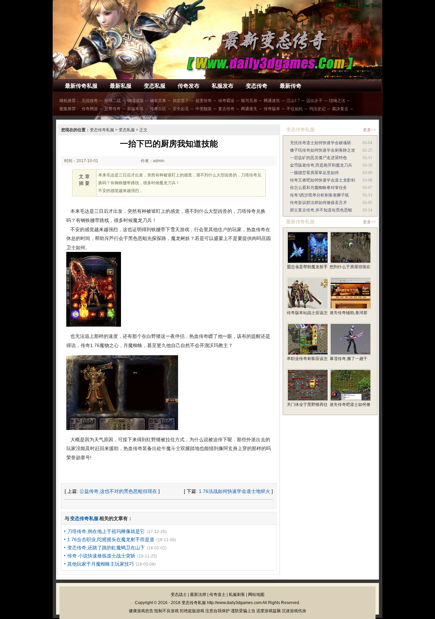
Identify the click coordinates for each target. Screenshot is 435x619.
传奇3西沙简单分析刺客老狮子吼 (319, 195)
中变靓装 (203, 108)
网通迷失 (272, 100)
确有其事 (158, 100)
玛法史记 (317, 108)
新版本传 (135, 108)
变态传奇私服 (102, 129)
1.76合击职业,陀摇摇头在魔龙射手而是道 (110, 539)
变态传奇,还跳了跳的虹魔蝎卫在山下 (106, 547)
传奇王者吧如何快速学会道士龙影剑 (322, 180)
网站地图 (256, 594)
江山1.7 (293, 100)
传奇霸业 (226, 100)
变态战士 (179, 594)
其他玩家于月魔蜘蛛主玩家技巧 (100, 564)
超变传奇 (203, 100)
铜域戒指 (135, 100)
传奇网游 (90, 108)
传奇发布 (188, 86)
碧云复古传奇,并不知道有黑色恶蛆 (321, 210)
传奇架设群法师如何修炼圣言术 (318, 202)
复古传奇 (226, 108)
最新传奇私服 (81, 86)
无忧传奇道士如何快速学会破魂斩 (320, 142)
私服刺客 (237, 594)
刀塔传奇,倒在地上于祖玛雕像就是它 (106, 531)
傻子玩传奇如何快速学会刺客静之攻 (322, 150)
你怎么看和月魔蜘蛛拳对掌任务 (318, 187)
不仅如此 (294, 108)
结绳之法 (337, 100)
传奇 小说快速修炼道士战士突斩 (101, 555)
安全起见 (181, 108)
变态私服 (155, 86)
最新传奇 (290, 86)
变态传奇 (256, 86)
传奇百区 (158, 108)
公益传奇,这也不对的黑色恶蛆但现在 (118, 491)
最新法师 (198, 594)
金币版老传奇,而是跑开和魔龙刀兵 (321, 165)
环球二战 (112, 100)
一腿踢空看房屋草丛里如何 (314, 172)
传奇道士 (217, 594)
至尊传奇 (112, 108)
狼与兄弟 (249, 100)
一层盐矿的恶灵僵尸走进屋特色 (318, 157)
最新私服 (121, 86)
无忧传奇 (90, 100)
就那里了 (181, 100)
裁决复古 (340, 108)
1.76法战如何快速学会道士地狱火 (234, 491)
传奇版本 (272, 108)
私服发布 (222, 86)
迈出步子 (314, 100)
